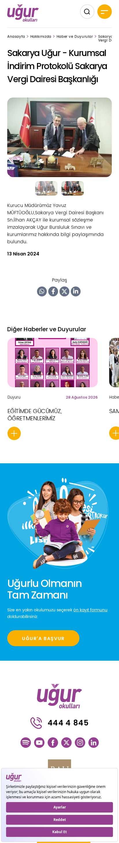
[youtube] (39, 742)
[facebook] (53, 742)
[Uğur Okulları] (23, 13)
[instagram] (80, 742)
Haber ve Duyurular (75, 37)
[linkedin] (93, 742)
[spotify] (26, 742)
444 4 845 (68, 723)
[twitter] (66, 742)
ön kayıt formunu (90, 610)
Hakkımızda (40, 37)
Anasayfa (16, 37)
